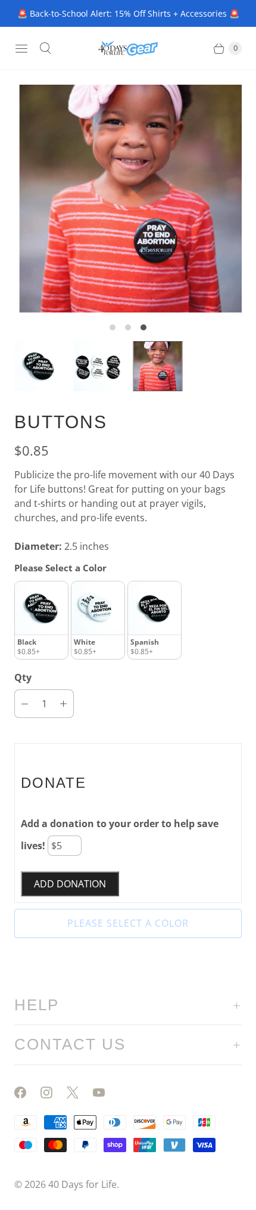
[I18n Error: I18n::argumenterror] (39, 366)
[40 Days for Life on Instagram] (53, 1092)
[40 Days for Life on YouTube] (106, 1092)
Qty (23, 677)
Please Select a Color (60, 568)
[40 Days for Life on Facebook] (27, 1092)
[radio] (41, 620)
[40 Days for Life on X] (80, 1092)
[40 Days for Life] (128, 48)
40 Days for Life (82, 1184)
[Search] (45, 48)
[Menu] (21, 48)
